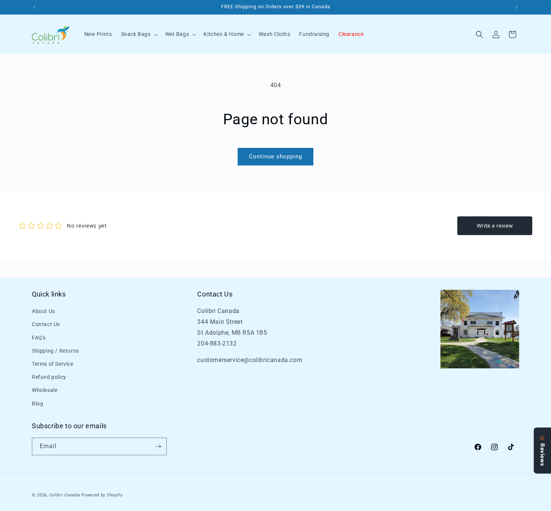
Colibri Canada (64, 495)
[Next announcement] (516, 7)
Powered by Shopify (102, 495)
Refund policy (49, 377)
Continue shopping (275, 156)
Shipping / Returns (55, 351)
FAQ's (39, 338)
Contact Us (46, 325)
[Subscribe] (158, 446)
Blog (37, 404)
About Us (43, 311)
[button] (139, 34)
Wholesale (44, 390)
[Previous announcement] (34, 7)
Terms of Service (52, 364)
